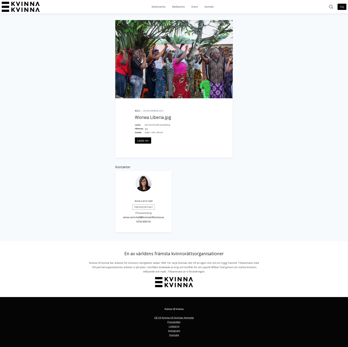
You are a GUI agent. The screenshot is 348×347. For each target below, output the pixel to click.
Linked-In (174, 326)
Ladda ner (143, 140)
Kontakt (209, 6)
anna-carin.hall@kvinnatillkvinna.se (143, 217)
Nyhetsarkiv (159, 6)
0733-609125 (143, 221)
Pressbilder (174, 322)
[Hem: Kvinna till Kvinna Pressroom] (21, 7)
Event (194, 6)
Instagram (174, 330)
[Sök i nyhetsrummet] (331, 7)
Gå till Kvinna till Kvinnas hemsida (174, 317)
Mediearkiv (178, 6)
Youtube (174, 335)
